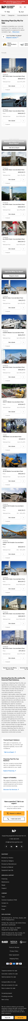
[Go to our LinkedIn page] (11, 846)
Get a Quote (11, 86)
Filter (8, 12)
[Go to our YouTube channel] (16, 846)
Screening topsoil (7, 993)
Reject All (7, 1017)
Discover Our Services (10, 789)
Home (3, 15)
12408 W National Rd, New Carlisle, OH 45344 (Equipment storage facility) (13, 934)
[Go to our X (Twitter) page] (21, 846)
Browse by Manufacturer (9, 864)
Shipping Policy (14, 958)
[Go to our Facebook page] (6, 846)
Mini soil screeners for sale (10, 985)
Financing (4, 879)
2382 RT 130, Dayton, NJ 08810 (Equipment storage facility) (11, 929)
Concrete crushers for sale (10, 974)
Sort (22, 12)
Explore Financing (8, 771)
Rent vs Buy (5, 999)
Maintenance (5, 882)
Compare (7, 89)
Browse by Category (8, 861)
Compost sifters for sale (9, 982)
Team (3, 897)
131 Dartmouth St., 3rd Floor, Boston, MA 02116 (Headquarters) (14, 919)
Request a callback (15, 813)
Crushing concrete (7, 996)
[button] (14, 75)
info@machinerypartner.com (14, 842)
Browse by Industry (7, 857)
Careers (4, 906)
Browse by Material (7, 867)
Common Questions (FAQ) (9, 900)
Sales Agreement (14, 955)
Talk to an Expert (9, 752)
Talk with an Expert (14, 147)
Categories (11, 15)
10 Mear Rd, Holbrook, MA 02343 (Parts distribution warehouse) (14, 924)
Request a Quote (11, 37)
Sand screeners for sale (9, 977)
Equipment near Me (7, 870)
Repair (3, 885)
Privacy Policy (14, 951)
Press (3, 909)
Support (4, 888)
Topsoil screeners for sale (9, 970)
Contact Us (5, 903)
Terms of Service (14, 947)
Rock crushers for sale (8, 988)
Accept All (20, 1017)
